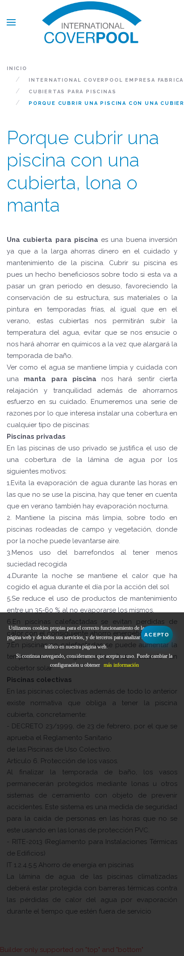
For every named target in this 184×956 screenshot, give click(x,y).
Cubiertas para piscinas (72, 92)
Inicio (17, 68)
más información (121, 665)
